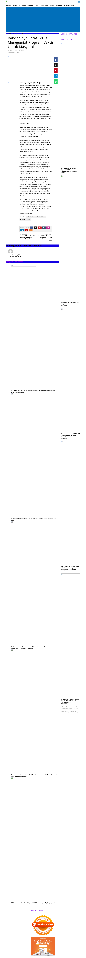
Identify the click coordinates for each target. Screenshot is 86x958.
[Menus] (79, 2)
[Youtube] (26, 230)
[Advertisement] (43, 19)
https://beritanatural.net (15, 256)
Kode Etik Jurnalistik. (66, 710)
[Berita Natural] (10, 1)
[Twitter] (35, 227)
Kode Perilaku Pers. (67, 708)
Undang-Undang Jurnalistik (68, 711)
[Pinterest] (40, 227)
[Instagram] (48, 227)
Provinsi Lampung (25, 219)
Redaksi (76, 708)
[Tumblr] (44, 227)
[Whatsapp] (56, 81)
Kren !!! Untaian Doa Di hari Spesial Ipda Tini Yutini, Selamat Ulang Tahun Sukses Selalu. (44, 237)
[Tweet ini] (56, 65)
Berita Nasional (31, 217)
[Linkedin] (22, 230)
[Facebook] (31, 227)
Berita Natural (41, 217)
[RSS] (31, 230)
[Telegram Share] (56, 76)
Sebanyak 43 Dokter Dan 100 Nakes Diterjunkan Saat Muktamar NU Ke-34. (27, 237)
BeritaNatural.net (33, 245)
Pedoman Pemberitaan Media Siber (70, 713)
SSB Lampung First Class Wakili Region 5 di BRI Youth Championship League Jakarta (33, 903)
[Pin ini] (56, 70)
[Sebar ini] (56, 59)
